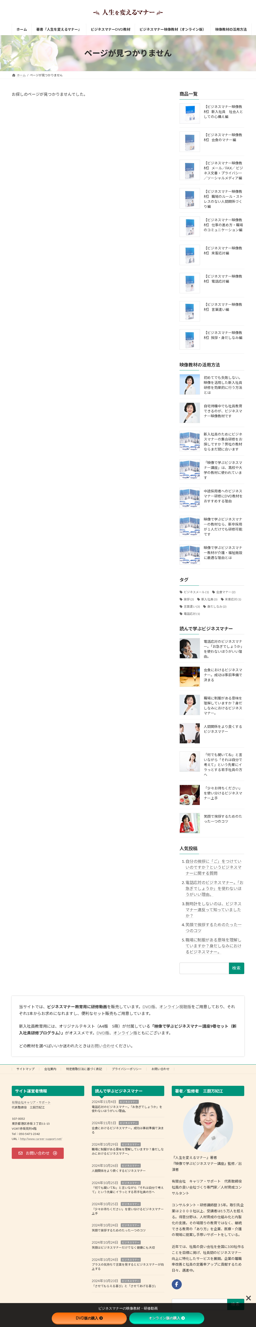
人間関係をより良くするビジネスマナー (119, 1170)
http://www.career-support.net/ (41, 1139)
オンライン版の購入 (164, 1318)
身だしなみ (216, 606)
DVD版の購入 (87, 1318)
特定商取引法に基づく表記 (84, 1069)
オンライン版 (125, 1032)
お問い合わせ (103, 1045)
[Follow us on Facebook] (177, 1284)
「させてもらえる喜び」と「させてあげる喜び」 (125, 1286)
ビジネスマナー (129, 1101)
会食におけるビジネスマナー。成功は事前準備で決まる (223, 675)
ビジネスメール (196, 592)
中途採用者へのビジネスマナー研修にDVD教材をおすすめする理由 (223, 496)
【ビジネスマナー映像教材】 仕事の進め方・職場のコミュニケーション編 (223, 225)
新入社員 (209, 599)
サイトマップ (25, 1069)
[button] (38, 1153)
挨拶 (189, 599)
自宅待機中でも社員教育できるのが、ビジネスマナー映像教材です (223, 411)
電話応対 (192, 614)
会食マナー (226, 592)
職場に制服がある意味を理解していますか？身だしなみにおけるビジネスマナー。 (214, 945)
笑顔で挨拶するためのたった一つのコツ (119, 1230)
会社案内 (50, 1069)
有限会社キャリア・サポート (31, 1102)
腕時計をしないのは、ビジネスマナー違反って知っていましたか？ (214, 909)
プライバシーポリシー (127, 1069)
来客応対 (233, 599)
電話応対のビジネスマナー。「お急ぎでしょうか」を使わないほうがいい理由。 (215, 888)
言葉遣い (192, 606)
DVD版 (148, 1006)
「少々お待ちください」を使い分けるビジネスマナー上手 (223, 793)
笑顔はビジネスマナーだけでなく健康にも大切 (123, 1247)
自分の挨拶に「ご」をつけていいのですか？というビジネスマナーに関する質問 (214, 867)
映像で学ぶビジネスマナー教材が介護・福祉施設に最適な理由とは (223, 553)
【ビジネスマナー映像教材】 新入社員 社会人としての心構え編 (223, 112)
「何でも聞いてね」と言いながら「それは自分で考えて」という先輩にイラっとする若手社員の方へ (223, 765)
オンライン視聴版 (175, 1006)
